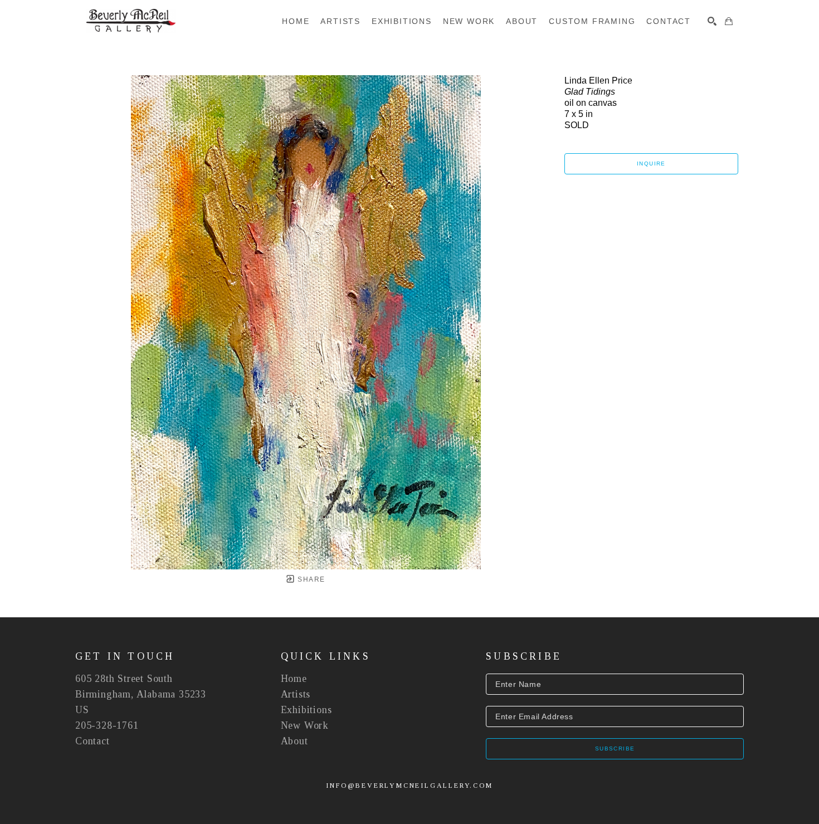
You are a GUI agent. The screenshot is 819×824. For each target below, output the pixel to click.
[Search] (712, 21)
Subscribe (615, 748)
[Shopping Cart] (729, 21)
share (310, 579)
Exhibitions (306, 710)
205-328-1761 (107, 725)
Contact (92, 741)
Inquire (651, 163)
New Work (305, 725)
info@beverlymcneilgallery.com (409, 785)
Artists (296, 694)
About (294, 741)
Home (294, 679)
